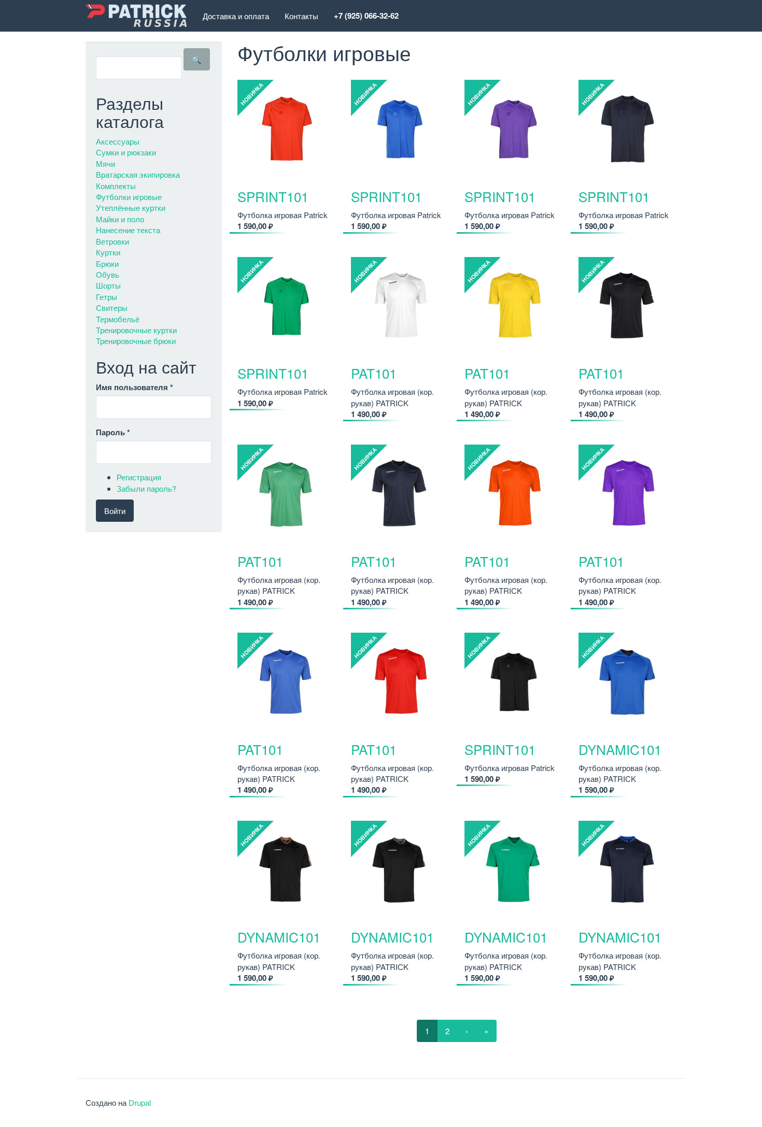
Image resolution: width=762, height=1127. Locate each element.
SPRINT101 (272, 196)
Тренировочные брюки (136, 340)
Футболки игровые (129, 196)
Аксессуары (117, 141)
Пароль (113, 432)
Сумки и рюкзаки (126, 152)
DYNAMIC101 (619, 749)
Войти (114, 510)
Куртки (108, 252)
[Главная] (140, 15)
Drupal (140, 1102)
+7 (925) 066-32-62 (366, 15)
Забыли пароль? (146, 488)
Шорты (108, 285)
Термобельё (117, 318)
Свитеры (112, 307)
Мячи (105, 163)
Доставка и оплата (236, 15)
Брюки (107, 263)
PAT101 (374, 372)
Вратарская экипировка (138, 174)
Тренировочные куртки (136, 329)
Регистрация (139, 477)
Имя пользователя (134, 387)
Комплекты (116, 185)
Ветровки (112, 241)
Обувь (107, 274)
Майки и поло (120, 218)
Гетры (106, 296)
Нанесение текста (128, 229)
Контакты (301, 15)
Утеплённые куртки (130, 207)
